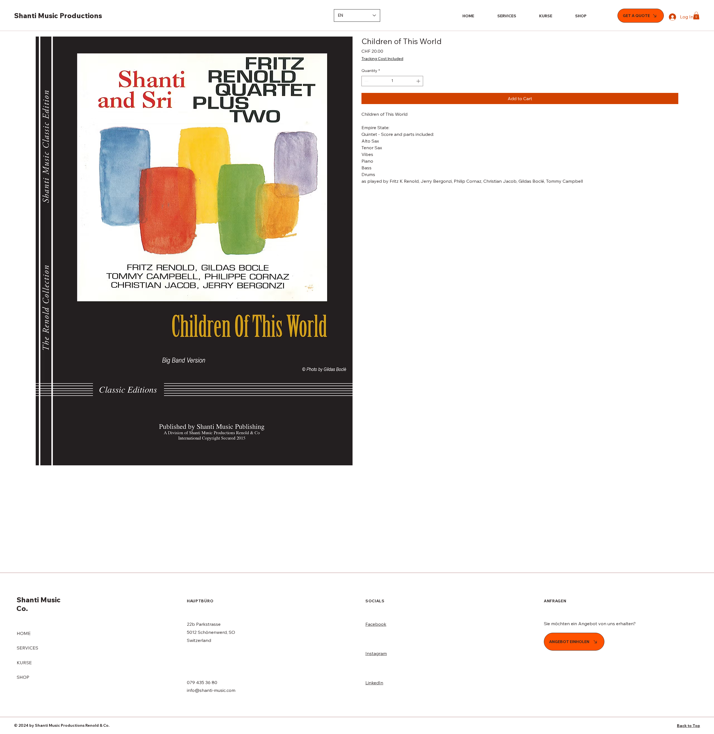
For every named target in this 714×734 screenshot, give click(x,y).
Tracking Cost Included (382, 58)
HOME (24, 633)
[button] (696, 15)
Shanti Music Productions (58, 15)
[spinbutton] (392, 81)
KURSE (24, 662)
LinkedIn (374, 682)
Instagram (376, 653)
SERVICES (27, 648)
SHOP (23, 677)
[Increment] (418, 81)
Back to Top (688, 725)
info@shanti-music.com (211, 690)
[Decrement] (365, 81)
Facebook (375, 624)
